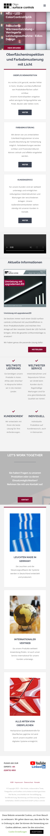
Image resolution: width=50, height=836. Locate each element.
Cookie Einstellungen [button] (17, 831)
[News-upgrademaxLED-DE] (25, 270)
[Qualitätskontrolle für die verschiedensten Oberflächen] (25, 678)
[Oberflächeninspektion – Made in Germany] (25, 514)
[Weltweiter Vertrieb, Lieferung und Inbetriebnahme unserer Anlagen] (25, 596)
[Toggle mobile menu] (44, 5)
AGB (11, 782)
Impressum (19, 782)
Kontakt (37, 782)
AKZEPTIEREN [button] (37, 832)
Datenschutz (28, 782)
